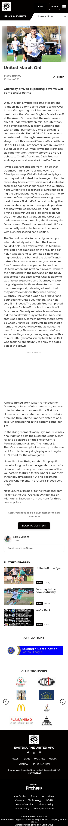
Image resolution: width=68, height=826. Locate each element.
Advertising (49, 796)
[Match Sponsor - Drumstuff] (47, 682)
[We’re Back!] (19, 617)
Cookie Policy (21, 808)
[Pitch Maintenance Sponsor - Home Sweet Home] (47, 695)
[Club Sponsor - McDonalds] (21, 708)
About (34, 796)
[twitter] (34, 753)
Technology (35, 800)
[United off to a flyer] (19, 575)
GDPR (49, 800)
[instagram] (40, 753)
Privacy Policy (45, 804)
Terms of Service (24, 804)
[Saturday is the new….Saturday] (19, 596)
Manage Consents (44, 808)
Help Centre (19, 796)
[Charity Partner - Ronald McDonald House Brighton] (47, 708)
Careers (19, 800)
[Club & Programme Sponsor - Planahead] (21, 721)
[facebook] (28, 753)
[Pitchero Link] (34, 788)
